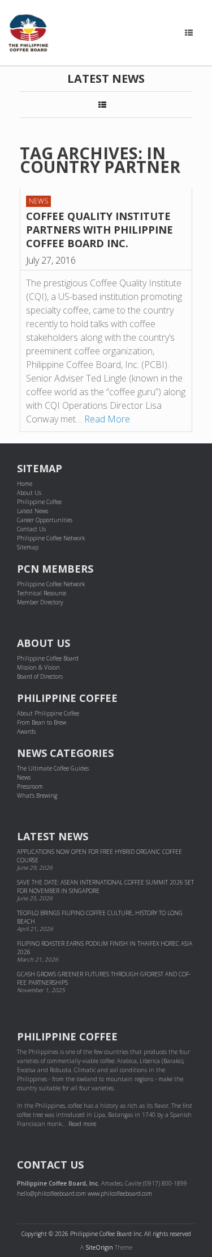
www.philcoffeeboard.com (120, 1193)
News (38, 201)
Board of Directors (40, 676)
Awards (26, 731)
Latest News (32, 511)
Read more (82, 1124)
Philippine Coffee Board (48, 658)
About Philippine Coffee (48, 713)
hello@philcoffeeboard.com (51, 1193)
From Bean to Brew (41, 722)
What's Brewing (37, 795)
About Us (29, 493)
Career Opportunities (44, 520)
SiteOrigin (99, 1247)
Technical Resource (41, 593)
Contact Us (31, 529)
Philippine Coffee (39, 502)
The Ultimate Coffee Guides (53, 768)
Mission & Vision (38, 667)
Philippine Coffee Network (51, 538)
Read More (107, 419)
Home (24, 484)
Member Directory (40, 602)
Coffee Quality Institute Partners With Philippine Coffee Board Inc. (99, 229)
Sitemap (27, 547)
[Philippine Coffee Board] (28, 33)
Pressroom (30, 786)
